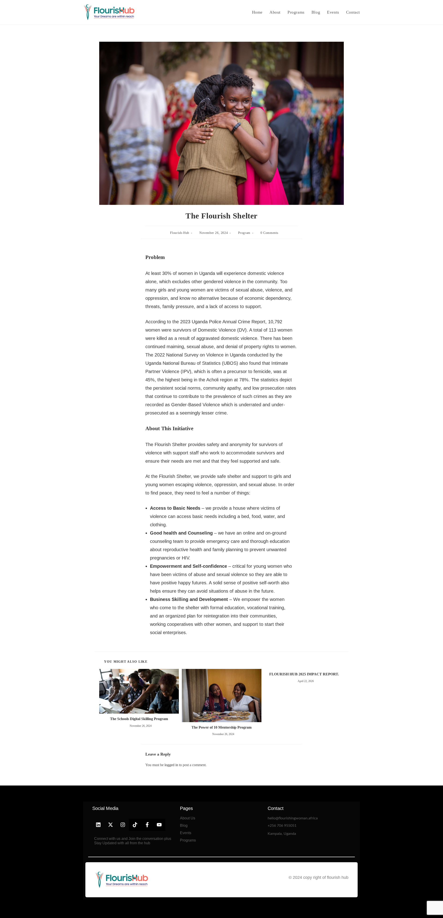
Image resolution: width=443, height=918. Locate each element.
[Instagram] (123, 825)
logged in (171, 765)
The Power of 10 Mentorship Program (221, 727)
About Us (187, 818)
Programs (188, 840)
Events (185, 833)
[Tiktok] (135, 825)
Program (244, 233)
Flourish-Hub (179, 233)
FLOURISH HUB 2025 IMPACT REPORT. (304, 674)
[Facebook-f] (147, 825)
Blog (184, 825)
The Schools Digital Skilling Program (139, 719)
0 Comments (269, 233)
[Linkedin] (98, 825)
